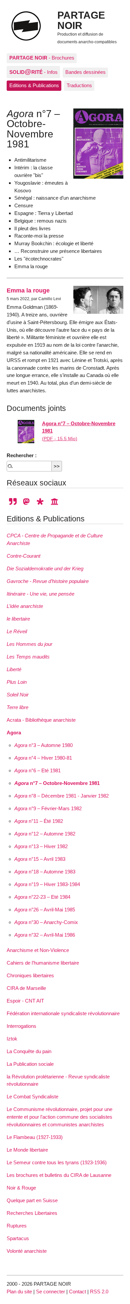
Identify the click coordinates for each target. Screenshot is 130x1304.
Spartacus (18, 1238)
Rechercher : (22, 455)
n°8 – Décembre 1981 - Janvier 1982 (61, 796)
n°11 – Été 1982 (38, 821)
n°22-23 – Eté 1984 (42, 897)
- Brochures (41, 58)
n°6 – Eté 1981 (37, 770)
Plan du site (19, 1291)
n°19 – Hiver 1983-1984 (47, 884)
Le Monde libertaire (27, 1150)
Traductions (79, 85)
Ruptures (17, 1225)
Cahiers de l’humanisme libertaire (43, 963)
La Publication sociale (30, 1064)
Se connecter (50, 1291)
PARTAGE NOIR (81, 20)
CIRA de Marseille (26, 988)
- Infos (33, 71)
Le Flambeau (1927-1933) (35, 1137)
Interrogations (21, 1026)
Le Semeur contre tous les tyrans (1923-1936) (57, 1162)
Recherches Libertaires (32, 1213)
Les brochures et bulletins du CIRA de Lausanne (59, 1175)
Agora (14, 732)
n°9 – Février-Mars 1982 (48, 808)
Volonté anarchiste (27, 1251)
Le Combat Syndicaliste (32, 1096)
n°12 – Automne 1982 (44, 834)
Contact (77, 1291)
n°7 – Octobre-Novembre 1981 (57, 783)
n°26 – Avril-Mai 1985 (44, 909)
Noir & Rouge (21, 1188)
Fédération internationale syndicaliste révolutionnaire (63, 1013)
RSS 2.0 (99, 1291)
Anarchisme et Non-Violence (38, 950)
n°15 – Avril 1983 (39, 859)
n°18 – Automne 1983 (44, 871)
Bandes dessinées (85, 72)
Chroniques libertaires (30, 975)
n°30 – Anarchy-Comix (46, 922)
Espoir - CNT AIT (25, 1001)
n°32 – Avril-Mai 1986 (44, 935)
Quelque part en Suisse (32, 1200)
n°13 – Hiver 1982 (41, 846)
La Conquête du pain (29, 1051)
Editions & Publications (34, 85)
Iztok (12, 1038)
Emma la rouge (28, 290)
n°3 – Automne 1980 (43, 745)
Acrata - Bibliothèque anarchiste (41, 720)
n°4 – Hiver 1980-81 (43, 758)
